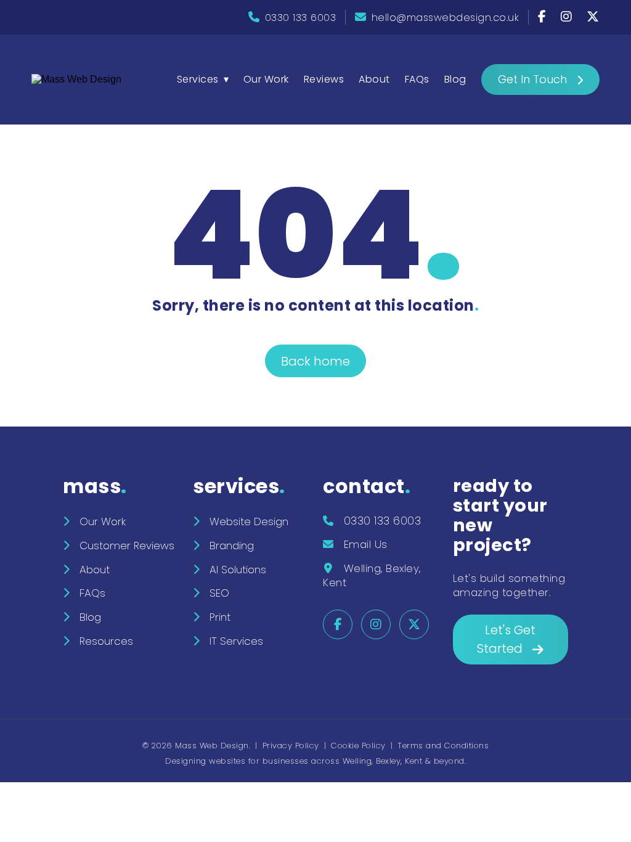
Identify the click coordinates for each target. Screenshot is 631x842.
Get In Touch (532, 79)
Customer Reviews (126, 545)
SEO (219, 593)
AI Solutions (238, 569)
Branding (232, 545)
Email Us (366, 544)
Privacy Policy (291, 745)
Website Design (249, 521)
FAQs (417, 79)
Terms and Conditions (443, 745)
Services (198, 79)
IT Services (236, 641)
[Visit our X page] (593, 17)
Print (220, 617)
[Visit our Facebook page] (544, 17)
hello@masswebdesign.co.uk (445, 17)
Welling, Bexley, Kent (372, 575)
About (374, 79)
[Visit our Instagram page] (568, 17)
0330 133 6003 (300, 17)
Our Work (266, 79)
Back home (315, 361)
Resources (106, 641)
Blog (455, 79)
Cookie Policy (358, 745)
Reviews (324, 79)
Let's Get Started (506, 639)
